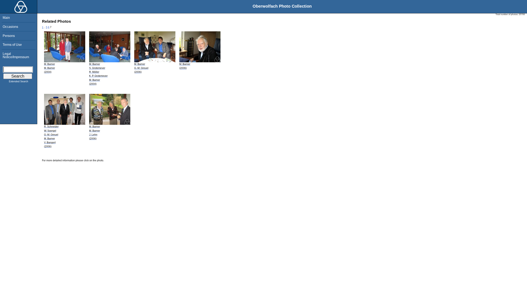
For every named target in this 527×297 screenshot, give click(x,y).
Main (6, 17)
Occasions (10, 26)
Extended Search (18, 81)
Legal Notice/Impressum (16, 55)
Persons (9, 36)
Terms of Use (12, 44)
